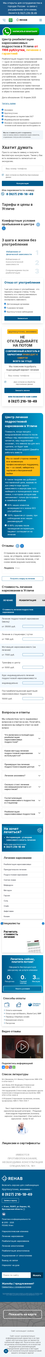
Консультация (22, 183)
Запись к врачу (10, 1200)
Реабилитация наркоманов (15, 1241)
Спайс (6, 906)
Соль (6, 901)
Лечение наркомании (18, 857)
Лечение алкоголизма (13, 1246)
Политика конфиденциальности (16, 1219)
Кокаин (7, 916)
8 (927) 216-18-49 (27, 13)
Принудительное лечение (15, 869)
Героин (7, 895)
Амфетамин (9, 911)
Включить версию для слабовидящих (20, 1185)
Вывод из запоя (10, 1260)
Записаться (23, 318)
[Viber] (10, 1067)
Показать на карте (22, 1314)
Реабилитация (27, 600)
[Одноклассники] (6, 1067)
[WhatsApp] (13, 1067)
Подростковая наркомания (16, 875)
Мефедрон (8, 885)
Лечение (8, 600)
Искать (37, 1275)
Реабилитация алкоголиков (16, 1250)
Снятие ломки (10, 880)
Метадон (8, 890)
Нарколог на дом (10, 1265)
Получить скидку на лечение (22, 578)
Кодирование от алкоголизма (17, 1255)
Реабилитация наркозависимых (17, 864)
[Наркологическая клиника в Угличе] (22, 20)
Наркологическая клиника (15, 1231)
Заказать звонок (22, 390)
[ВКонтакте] (3, 1067)
